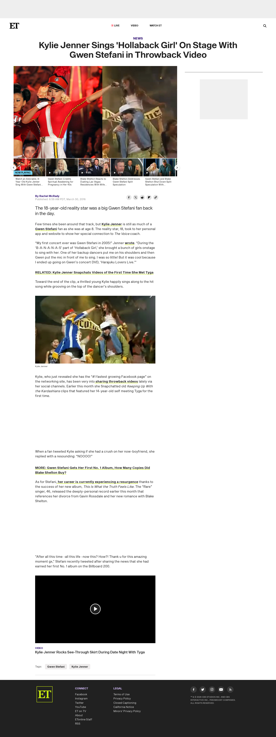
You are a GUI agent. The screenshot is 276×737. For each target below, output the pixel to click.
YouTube (80, 707)
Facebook (81, 694)
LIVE (117, 25)
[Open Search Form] (264, 26)
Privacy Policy (122, 699)
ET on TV (80, 711)
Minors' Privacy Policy (127, 711)
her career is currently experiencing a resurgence (97, 482)
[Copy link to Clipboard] (156, 198)
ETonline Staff (83, 719)
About (79, 715)
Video (134, 25)
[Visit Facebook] (193, 690)
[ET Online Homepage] (14, 26)
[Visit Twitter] (202, 690)
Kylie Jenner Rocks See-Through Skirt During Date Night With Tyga (90, 652)
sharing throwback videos (116, 381)
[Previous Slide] (13, 167)
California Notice (123, 707)
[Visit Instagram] (212, 690)
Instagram (81, 699)
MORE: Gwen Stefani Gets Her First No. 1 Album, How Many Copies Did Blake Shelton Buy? (92, 470)
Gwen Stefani (46, 229)
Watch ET (156, 25)
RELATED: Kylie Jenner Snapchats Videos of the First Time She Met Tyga (94, 272)
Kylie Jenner (112, 224)
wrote (129, 243)
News (138, 38)
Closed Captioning (124, 703)
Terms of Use (121, 694)
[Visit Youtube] (221, 689)
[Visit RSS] (230, 690)
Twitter (79, 703)
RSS (77, 724)
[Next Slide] (177, 167)
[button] (95, 609)
